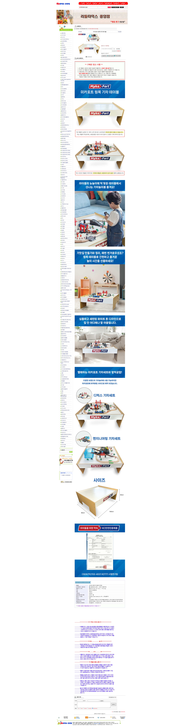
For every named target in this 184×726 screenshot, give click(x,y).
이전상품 (80, 31)
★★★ (85, 708)
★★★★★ (95, 708)
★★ (82, 708)
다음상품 (119, 31)
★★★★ (90, 708)
